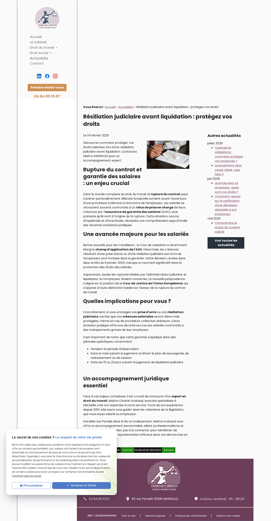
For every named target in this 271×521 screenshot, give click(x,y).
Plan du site (129, 515)
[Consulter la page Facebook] (47, 76)
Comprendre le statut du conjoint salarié (227, 227)
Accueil (36, 36)
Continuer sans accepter (26, 475)
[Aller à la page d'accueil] (47, 17)
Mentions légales (155, 515)
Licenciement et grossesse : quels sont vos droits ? (227, 187)
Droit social (39, 52)
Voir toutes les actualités (226, 242)
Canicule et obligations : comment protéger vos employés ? (229, 154)
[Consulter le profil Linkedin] (39, 76)
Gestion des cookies (228, 515)
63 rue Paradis (155, 499)
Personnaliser (33, 485)
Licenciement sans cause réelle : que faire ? (228, 169)
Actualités (39, 58)
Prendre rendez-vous (47, 87)
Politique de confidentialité (190, 515)
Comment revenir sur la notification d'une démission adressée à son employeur (228, 205)
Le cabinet (38, 42)
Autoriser (127, 450)
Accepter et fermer (83, 485)
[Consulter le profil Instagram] (55, 76)
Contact (37, 63)
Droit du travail (42, 47)
